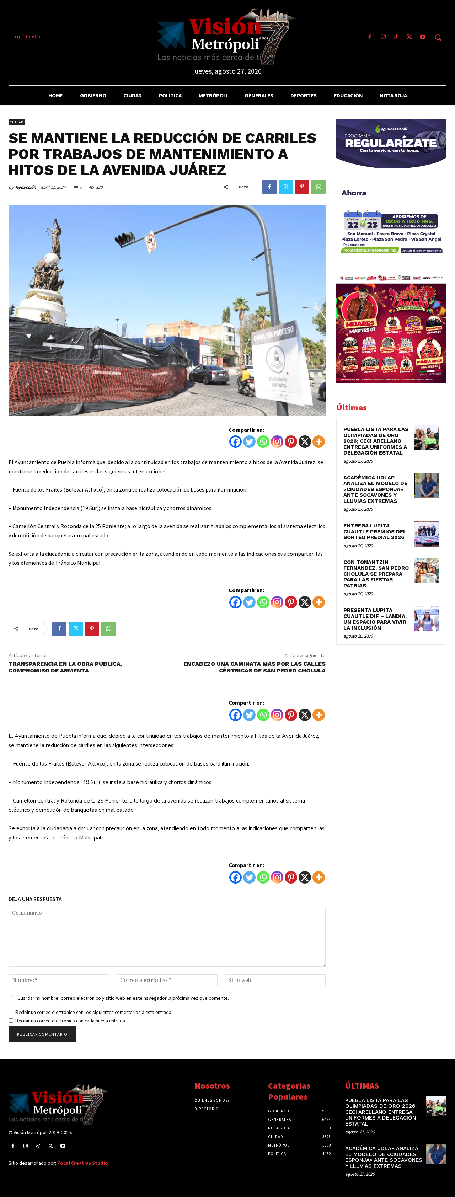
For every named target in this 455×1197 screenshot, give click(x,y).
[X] (305, 441)
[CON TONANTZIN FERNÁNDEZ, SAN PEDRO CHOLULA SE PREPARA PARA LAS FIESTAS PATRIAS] (426, 570)
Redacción (25, 187)
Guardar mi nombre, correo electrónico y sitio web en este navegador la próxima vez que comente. (123, 998)
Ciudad (16, 122)
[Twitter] (409, 37)
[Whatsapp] (263, 441)
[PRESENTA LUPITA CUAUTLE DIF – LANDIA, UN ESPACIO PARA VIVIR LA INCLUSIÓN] (426, 618)
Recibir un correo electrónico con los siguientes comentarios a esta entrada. (93, 1012)
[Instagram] (383, 37)
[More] (318, 441)
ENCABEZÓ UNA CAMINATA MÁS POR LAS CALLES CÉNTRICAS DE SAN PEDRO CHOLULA (254, 667)
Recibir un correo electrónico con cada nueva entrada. (70, 1021)
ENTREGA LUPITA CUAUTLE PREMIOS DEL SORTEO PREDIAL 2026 (374, 531)
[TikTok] (396, 37)
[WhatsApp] (318, 187)
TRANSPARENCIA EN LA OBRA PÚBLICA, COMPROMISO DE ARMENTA (65, 667)
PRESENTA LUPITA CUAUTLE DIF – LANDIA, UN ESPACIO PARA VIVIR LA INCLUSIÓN (375, 619)
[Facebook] (370, 37)
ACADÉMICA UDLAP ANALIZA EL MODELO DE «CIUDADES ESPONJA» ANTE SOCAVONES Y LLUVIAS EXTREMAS (375, 489)
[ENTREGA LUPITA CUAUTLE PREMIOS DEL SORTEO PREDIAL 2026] (426, 533)
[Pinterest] (302, 187)
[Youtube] (423, 37)
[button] (437, 37)
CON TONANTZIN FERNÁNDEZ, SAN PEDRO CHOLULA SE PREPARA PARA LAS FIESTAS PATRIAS (376, 574)
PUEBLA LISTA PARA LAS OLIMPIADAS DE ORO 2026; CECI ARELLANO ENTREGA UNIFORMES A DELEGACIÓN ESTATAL (375, 441)
